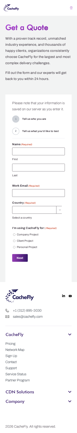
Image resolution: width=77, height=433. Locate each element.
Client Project (25, 240)
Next (20, 257)
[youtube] (70, 295)
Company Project (27, 234)
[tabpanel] (38, 362)
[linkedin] (63, 295)
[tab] (38, 333)
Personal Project (27, 247)
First (15, 159)
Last (14, 175)
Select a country (22, 217)
